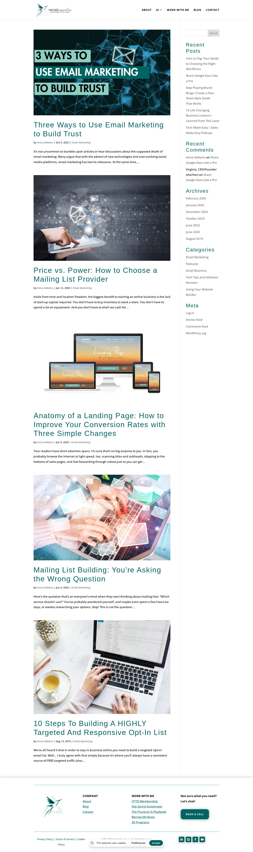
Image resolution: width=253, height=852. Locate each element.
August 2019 (194, 239)
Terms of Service (65, 839)
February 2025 (196, 198)
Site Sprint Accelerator (147, 806)
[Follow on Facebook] (195, 839)
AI (157, 10)
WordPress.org (196, 333)
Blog (197, 10)
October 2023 (195, 218)
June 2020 (193, 232)
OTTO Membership (145, 801)
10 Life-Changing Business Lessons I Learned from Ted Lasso (202, 115)
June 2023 (193, 225)
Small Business (196, 271)
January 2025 (195, 205)
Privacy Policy (45, 839)
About (147, 10)
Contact (212, 10)
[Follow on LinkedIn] (181, 839)
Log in (190, 313)
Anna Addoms (45, 142)
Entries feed (194, 320)
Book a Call (195, 814)
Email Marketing (81, 142)
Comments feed (197, 326)
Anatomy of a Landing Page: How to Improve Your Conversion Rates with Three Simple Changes (100, 424)
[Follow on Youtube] (202, 839)
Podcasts (192, 264)
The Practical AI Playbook (149, 812)
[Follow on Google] (188, 839)
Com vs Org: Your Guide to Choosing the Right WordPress (202, 63)
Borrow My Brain (143, 817)
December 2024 (197, 212)
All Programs (140, 822)
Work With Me (178, 10)
